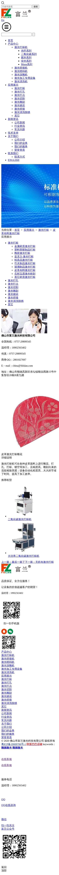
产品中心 (13, 43)
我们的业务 (21, 143)
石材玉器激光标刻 (24, 273)
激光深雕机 (21, 74)
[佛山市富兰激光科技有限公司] (16, 17)
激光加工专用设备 (24, 78)
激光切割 (19, 98)
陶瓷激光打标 (22, 253)
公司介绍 (19, 139)
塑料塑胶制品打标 (24, 249)
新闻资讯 (13, 119)
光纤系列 (26, 50)
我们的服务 (21, 146)
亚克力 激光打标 (23, 256)
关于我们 (13, 136)
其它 (17, 115)
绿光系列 (26, 60)
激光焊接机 (21, 67)
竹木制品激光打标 (24, 263)
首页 (10, 40)
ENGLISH (13, 160)
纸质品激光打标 (23, 260)
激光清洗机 (21, 81)
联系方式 (19, 156)
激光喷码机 (21, 71)
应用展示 (13, 84)
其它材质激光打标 (24, 277)
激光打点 (19, 95)
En (2, 20)
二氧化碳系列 (29, 54)
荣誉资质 (19, 149)
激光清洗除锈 (22, 112)
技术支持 (13, 132)
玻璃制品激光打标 (24, 266)
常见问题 (19, 129)
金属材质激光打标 (24, 246)
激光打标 (19, 88)
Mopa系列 (26, 64)
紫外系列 (26, 57)
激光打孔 (19, 91)
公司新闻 (19, 122)
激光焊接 (19, 108)
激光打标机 (21, 47)
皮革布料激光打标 (24, 270)
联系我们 (13, 153)
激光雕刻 (19, 102)
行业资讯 (19, 126)
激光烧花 (19, 105)
